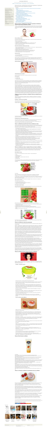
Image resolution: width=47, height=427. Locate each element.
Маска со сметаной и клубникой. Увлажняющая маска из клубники (24, 22)
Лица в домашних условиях (27, 399)
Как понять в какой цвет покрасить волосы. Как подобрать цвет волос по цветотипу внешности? (9, 17)
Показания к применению (35, 399)
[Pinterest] (23, 403)
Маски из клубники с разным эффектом (21, 20)
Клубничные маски (21, 399)
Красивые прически (23, 1)
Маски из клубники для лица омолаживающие (21, 18)
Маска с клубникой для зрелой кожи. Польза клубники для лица (23, 15)
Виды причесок (24, 3)
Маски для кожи (24, 399)
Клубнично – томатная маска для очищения (22, 13)
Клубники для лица (31, 399)
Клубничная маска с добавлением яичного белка (22, 14)
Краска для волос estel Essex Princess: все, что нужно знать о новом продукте (9, 10)
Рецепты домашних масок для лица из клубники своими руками (24, 11)
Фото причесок (31, 3)
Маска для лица (18, 399)
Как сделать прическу (18, 3)
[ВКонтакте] (17, 403)
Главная (13, 3)
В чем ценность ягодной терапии (20, 17)
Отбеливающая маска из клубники (21, 12)
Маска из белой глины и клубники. (20, 21)
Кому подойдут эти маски (20, 16)
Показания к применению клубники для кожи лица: (23, 10)
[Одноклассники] (28, 403)
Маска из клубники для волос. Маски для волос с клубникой (23, 19)
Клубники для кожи (39, 399)
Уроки (28, 3)
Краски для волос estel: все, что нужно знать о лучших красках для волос (9, 19)
